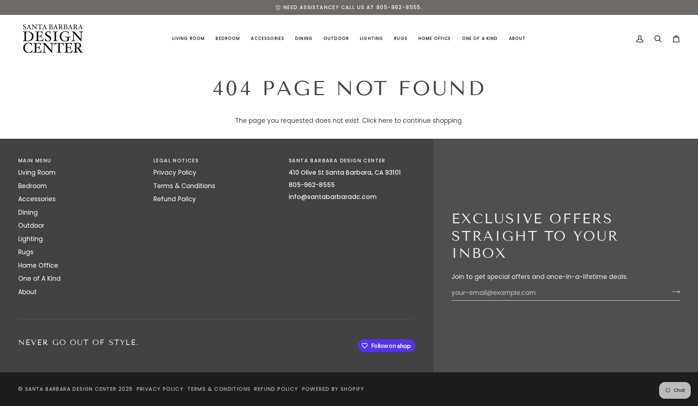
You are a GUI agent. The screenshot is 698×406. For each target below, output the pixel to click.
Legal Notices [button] (175, 160)
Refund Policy (174, 199)
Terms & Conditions (184, 186)
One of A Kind (39, 278)
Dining (28, 212)
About (27, 292)
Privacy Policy (174, 172)
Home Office (38, 265)
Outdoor (31, 225)
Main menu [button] (35, 160)
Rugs (25, 252)
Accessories (37, 199)
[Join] (674, 292)
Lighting (30, 239)
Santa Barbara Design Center (71, 389)
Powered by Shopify (333, 389)
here (385, 120)
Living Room (37, 172)
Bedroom (32, 186)
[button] (188, 38)
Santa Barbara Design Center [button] (337, 160)
